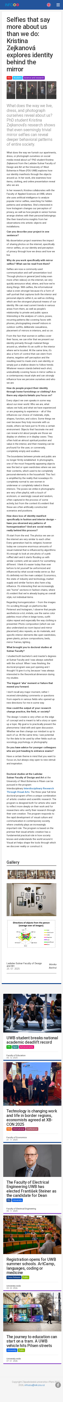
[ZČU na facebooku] (58, 1385)
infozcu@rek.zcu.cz (35, 1385)
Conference (32, 1129)
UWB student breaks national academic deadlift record (32, 1040)
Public (25, 1277)
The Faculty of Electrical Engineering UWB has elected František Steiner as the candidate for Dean (31, 1189)
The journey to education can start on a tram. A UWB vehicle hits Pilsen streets (31, 1341)
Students (18, 78)
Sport (15, 1047)
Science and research (34, 78)
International (18, 1129)
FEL (8, 1200)
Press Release (14, 1277)
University (17, 1200)
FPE (9, 1047)
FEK (9, 1129)
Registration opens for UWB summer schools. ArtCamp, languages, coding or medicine (31, 1266)
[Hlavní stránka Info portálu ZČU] (12, 5)
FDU (9, 78)
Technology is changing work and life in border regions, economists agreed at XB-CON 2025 (31, 1118)
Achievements (26, 1047)
